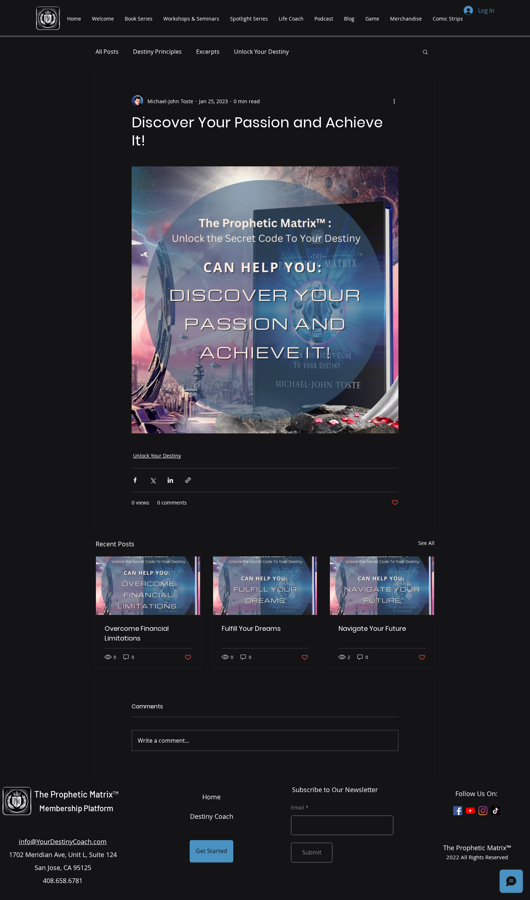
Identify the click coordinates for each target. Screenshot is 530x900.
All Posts (107, 52)
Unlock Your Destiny (261, 52)
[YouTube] (470, 810)
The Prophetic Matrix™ (76, 794)
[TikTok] (495, 810)
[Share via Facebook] (135, 480)
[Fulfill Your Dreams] (265, 585)
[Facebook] (457, 810)
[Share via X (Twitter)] (152, 480)
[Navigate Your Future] (382, 585)
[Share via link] (188, 480)
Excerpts (208, 52)
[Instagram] (482, 810)
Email (297, 807)
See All (426, 542)
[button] (425, 51)
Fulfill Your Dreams (251, 628)
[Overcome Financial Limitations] (148, 585)
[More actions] (394, 101)
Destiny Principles (157, 52)
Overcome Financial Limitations (137, 633)
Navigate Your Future (372, 628)
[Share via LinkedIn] (170, 480)
